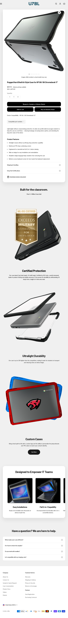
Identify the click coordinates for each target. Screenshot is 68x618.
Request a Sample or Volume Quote (34, 104)
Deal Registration (30, 594)
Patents (5, 595)
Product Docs (6, 589)
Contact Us (6, 580)
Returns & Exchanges (31, 586)
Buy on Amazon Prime (48, 109)
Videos (5, 592)
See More (34, 452)
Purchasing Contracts (31, 597)
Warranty (27, 577)
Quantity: (9, 93)
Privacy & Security (30, 583)
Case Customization (8, 586)
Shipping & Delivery (30, 580)
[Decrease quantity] (9, 97)
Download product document (18, 177)
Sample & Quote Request (10, 583)
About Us (5, 577)
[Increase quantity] (18, 97)
